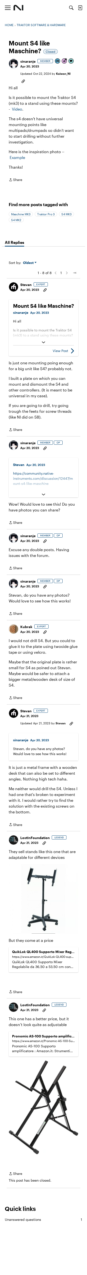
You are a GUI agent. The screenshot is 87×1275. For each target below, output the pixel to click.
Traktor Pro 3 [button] (46, 214)
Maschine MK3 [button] (20, 214)
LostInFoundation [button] (35, 838)
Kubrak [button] (26, 627)
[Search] (71, 7)
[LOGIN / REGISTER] (80, 7)
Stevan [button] (26, 285)
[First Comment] (71, 61)
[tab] (14, 242)
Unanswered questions (43, 1219)
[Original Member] (58, 61)
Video (17, 109)
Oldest (29, 263)
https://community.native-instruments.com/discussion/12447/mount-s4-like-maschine (43, 478)
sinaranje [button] (28, 61)
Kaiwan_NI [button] (63, 73)
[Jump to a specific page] (74, 273)
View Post (60, 351)
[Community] (18, 8)
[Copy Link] (23, 81)
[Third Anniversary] (64, 61)
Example (17, 157)
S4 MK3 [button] (66, 214)
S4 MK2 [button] (16, 220)
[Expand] (43, 342)
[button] (13, 63)
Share (15, 180)
